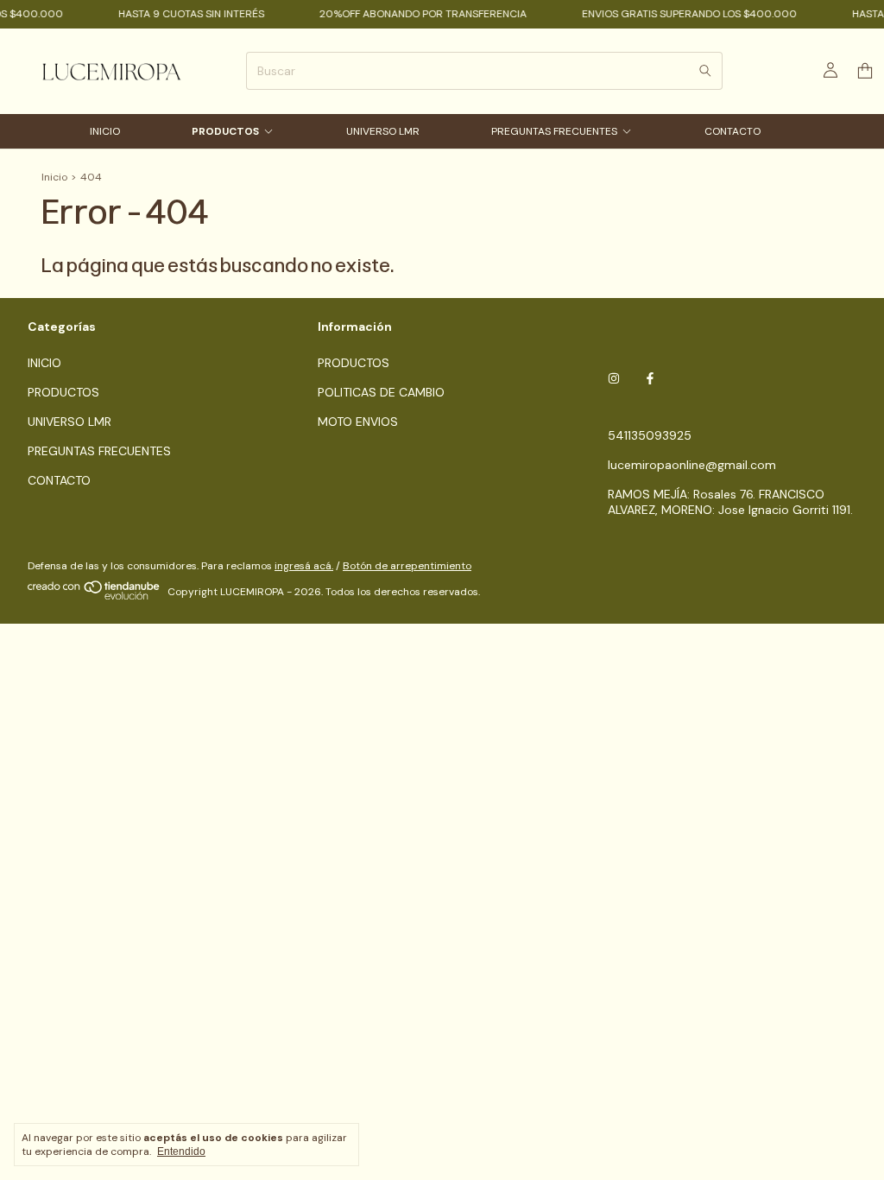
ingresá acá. (304, 566)
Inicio (54, 177)
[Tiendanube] (94, 596)
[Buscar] (705, 71)
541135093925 (649, 435)
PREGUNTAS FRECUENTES (554, 131)
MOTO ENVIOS (358, 421)
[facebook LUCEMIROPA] (650, 378)
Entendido (181, 1151)
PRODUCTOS (225, 131)
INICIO (105, 131)
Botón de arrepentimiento (407, 566)
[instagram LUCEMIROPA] (614, 378)
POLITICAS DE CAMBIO (381, 392)
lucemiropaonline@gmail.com (692, 465)
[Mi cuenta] (830, 70)
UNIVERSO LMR (383, 131)
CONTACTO (732, 131)
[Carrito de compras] (865, 71)
